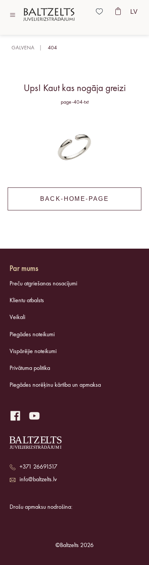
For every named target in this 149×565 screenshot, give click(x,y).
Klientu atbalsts (27, 301)
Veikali (17, 317)
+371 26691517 (38, 467)
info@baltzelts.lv (38, 480)
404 (52, 47)
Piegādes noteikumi (32, 335)
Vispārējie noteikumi (33, 351)
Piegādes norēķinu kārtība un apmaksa (55, 385)
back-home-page (74, 198)
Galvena (22, 47)
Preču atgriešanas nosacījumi (43, 284)
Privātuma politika (30, 368)
